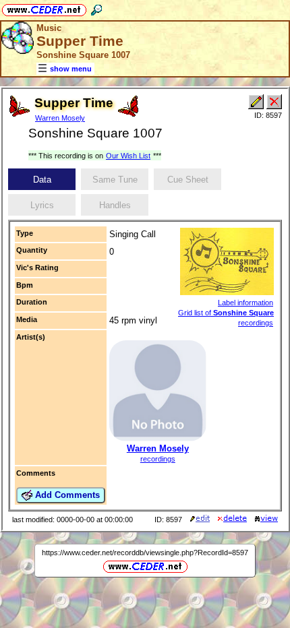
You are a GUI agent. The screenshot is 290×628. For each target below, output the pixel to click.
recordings (157, 459)
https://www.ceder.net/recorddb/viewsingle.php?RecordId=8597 (145, 552)
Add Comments (66, 495)
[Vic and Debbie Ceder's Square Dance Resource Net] (44, 8)
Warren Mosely (60, 118)
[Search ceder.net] (96, 8)
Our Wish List (128, 156)
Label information (245, 303)
